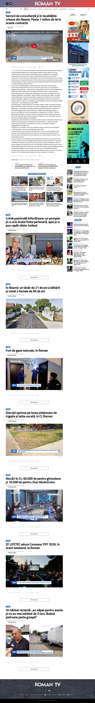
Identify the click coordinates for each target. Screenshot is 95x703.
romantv (37, 159)
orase (32, 159)
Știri (21, 9)
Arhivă (55, 9)
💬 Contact (72, 9)
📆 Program (48, 9)
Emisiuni (40, 9)
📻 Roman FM (63, 9)
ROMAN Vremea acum (78, 14)
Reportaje (33, 9)
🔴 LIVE (26, 9)
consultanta (22, 159)
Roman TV (10, 27)
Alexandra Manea (12, 230)
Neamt (28, 159)
